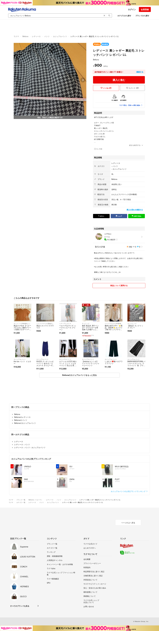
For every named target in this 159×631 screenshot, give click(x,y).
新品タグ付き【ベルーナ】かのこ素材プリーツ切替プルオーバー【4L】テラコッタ (22, 328)
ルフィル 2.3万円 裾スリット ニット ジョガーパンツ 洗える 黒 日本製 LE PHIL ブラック (68, 365)
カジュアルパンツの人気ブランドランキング (128, 491)
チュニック (85, 323)
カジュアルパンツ (60, 36)
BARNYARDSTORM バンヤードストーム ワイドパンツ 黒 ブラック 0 (136, 364)
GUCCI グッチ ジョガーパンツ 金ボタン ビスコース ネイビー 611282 (44, 364)
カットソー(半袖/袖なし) (22, 323)
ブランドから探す (142, 15)
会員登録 (145, 9)
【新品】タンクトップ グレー (135, 326)
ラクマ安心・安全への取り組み (129, 105)
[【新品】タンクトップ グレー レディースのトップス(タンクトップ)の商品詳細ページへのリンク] (136, 312)
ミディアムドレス (65, 323)
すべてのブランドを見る (19, 606)
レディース (36, 36)
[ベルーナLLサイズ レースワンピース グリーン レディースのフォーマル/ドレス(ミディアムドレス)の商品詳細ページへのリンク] (68, 312)
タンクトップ (131, 323)
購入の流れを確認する (135, 209)
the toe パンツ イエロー (22, 362)
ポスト (102, 216)
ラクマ (16, 36)
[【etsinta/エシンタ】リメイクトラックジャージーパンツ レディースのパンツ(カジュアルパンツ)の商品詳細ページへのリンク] (91, 348)
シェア (119, 216)
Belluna (25, 36)
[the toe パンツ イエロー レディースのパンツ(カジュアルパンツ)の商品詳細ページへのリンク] (22, 348)
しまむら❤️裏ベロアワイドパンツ (113, 362)
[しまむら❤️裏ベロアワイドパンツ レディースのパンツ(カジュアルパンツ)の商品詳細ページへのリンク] (113, 348)
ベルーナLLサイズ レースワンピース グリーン (67, 327)
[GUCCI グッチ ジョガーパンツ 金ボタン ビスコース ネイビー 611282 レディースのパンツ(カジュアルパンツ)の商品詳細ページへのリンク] (45, 348)
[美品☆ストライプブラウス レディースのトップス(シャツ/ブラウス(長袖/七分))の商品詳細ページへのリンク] (45, 312)
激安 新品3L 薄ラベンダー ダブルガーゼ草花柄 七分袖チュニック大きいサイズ (90, 328)
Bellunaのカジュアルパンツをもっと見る (79, 375)
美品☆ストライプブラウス (45, 326)
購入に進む (119, 80)
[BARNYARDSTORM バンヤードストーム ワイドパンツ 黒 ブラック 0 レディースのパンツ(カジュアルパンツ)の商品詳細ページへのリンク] (136, 348)
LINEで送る (137, 216)
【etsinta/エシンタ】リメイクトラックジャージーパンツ (90, 363)
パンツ (46, 36)
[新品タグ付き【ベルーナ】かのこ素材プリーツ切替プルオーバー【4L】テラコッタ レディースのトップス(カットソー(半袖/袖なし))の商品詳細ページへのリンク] (22, 312)
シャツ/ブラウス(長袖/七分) (45, 323)
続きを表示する (134, 145)
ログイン (132, 9)
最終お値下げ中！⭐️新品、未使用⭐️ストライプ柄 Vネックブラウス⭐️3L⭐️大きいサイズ (113, 328)
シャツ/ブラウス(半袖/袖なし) (113, 323)
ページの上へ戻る (128, 522)
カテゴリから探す (124, 15)
